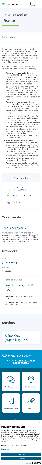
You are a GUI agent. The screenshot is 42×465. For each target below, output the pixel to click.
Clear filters (5, 267)
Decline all (21, 459)
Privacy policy (6, 449)
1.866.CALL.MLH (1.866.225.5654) (23, 361)
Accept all (21, 454)
